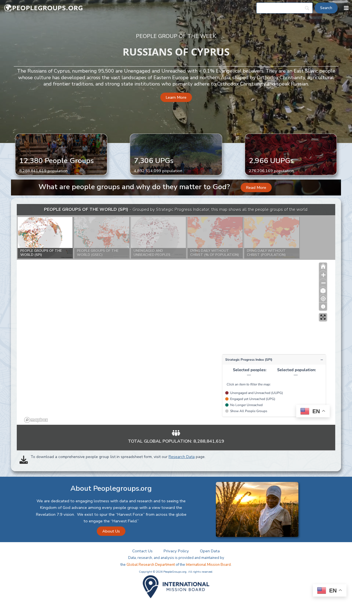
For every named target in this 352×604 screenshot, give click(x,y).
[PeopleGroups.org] (43, 8)
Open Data (210, 551)
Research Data (182, 456)
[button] (176, 97)
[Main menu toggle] (346, 8)
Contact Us (142, 551)
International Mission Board (208, 564)
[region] (176, 314)
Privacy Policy (176, 551)
